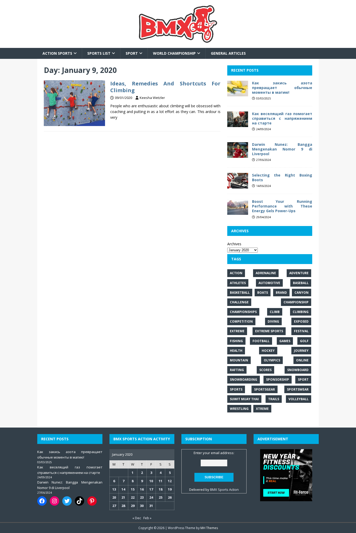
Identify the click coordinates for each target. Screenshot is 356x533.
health (236, 350)
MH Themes (209, 528)
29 (132, 505)
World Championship (174, 53)
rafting (237, 370)
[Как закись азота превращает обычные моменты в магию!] (237, 93)
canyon (301, 292)
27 (114, 505)
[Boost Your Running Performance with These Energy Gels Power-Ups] (237, 211)
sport (303, 379)
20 (114, 497)
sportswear (298, 389)
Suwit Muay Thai (244, 399)
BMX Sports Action (224, 489)
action (236, 273)
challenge (239, 302)
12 (169, 481)
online (302, 360)
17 (151, 489)
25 (160, 497)
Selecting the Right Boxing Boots (282, 177)
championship (296, 302)
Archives (234, 243)
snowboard (298, 370)
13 (114, 489)
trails (273, 399)
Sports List (99, 53)
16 (142, 489)
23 (142, 497)
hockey (268, 350)
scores (265, 370)
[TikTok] (79, 501)
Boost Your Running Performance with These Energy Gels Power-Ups (282, 206)
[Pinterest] (92, 501)
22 (132, 497)
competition (241, 321)
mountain (239, 360)
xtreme (262, 408)
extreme (237, 331)
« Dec (136, 518)
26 (169, 497)
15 (132, 489)
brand (281, 292)
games (284, 341)
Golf (304, 341)
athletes (238, 283)
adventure (299, 273)
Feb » (147, 518)
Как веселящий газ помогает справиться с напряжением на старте (282, 118)
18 (160, 489)
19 (169, 489)
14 (123, 489)
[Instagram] (54, 501)
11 (160, 481)
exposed (301, 321)
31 (151, 505)
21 (123, 497)
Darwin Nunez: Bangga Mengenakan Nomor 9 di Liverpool (282, 149)
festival (301, 331)
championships (243, 312)
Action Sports (57, 53)
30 (142, 505)
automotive (269, 283)
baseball (301, 283)
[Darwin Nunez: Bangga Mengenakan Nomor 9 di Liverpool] (237, 154)
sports (236, 389)
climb (275, 312)
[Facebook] (42, 501)
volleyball (299, 399)
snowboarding (243, 379)
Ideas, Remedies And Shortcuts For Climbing (165, 87)
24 (151, 497)
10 (151, 481)
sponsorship (277, 379)
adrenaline (266, 273)
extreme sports (269, 331)
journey (301, 350)
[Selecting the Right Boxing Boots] (237, 185)
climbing (301, 312)
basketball (240, 292)
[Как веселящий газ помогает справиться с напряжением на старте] (237, 123)
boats (262, 292)
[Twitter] (67, 501)
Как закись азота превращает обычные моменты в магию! (282, 87)
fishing (236, 341)
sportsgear (264, 389)
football (261, 341)
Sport (132, 53)
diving (273, 321)
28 (123, 505)
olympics (272, 360)
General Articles (228, 53)
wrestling (239, 408)
